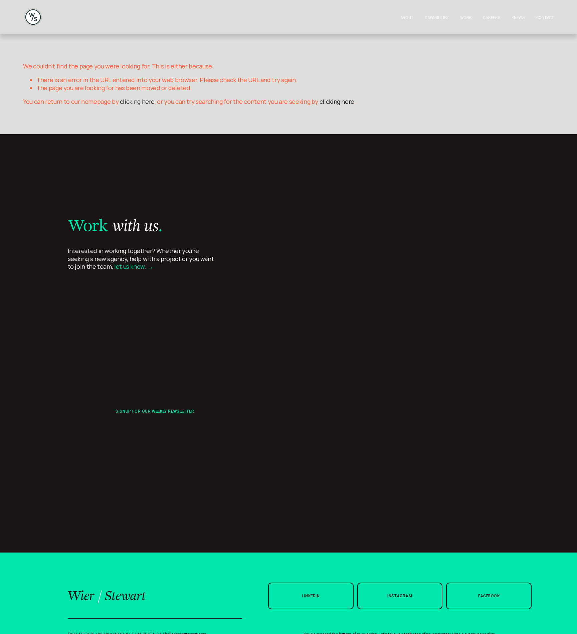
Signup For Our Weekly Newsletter (155, 411)
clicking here (137, 101)
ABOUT (406, 17)
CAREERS (491, 17)
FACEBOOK (489, 596)
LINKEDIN (311, 596)
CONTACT (545, 17)
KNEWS (518, 17)
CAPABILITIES (436, 17)
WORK (465, 17)
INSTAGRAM (399, 596)
